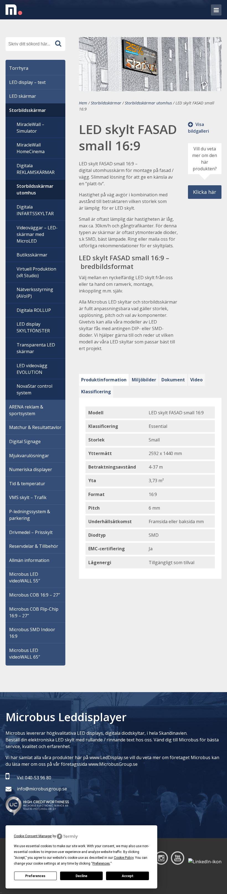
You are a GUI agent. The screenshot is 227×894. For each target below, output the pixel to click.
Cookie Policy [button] (123, 858)
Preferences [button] (101, 863)
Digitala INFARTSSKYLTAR (35, 210)
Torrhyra (18, 68)
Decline (81, 876)
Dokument (173, 380)
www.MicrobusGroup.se (113, 764)
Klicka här (204, 192)
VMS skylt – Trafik (28, 497)
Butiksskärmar (32, 255)
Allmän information (29, 560)
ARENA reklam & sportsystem (26, 410)
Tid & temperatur (27, 484)
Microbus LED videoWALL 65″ (24, 653)
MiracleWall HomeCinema (31, 148)
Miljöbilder (144, 380)
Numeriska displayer (30, 469)
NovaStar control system (34, 389)
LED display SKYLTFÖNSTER (33, 327)
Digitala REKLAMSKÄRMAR (36, 169)
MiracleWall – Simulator (30, 127)
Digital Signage (25, 441)
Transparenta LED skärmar (36, 348)
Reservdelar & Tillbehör (33, 546)
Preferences (35, 876)
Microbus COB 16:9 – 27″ (34, 595)
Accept (127, 876)
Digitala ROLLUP (34, 310)
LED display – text (27, 82)
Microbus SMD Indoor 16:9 (32, 632)
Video (196, 380)
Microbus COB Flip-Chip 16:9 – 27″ (33, 612)
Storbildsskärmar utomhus (148, 103)
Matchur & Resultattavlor (35, 427)
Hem (83, 103)
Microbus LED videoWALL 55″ (24, 577)
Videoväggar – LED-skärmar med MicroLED (37, 234)
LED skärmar (22, 96)
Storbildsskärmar (106, 103)
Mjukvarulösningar (29, 456)
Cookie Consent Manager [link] (33, 836)
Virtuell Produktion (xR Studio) (36, 272)
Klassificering (96, 392)
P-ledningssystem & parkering (29, 514)
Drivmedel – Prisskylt (31, 532)
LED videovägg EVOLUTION (32, 369)
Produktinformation (104, 380)
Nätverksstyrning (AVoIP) (35, 292)
